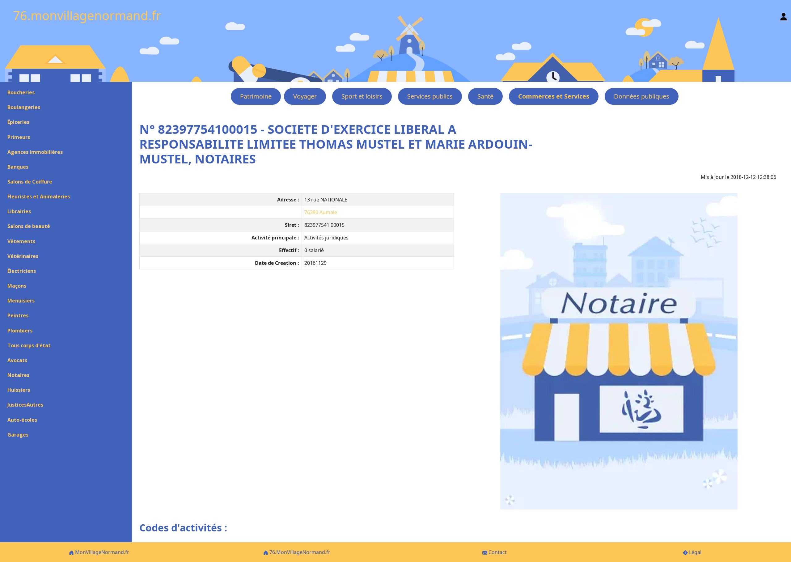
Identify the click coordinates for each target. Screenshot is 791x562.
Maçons (16, 285)
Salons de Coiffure (29, 181)
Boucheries (21, 92)
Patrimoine (256, 96)
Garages (17, 434)
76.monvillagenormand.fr (87, 15)
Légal (694, 552)
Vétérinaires (22, 256)
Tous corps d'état (29, 345)
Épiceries (18, 122)
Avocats (17, 360)
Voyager (305, 96)
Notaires (18, 375)
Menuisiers (21, 300)
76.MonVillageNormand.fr (299, 552)
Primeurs (18, 137)
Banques (17, 166)
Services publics (430, 96)
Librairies (19, 211)
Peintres (17, 315)
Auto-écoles (22, 419)
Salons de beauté (28, 226)
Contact (497, 552)
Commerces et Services (553, 96)
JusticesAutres (25, 404)
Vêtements (21, 241)
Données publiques (641, 96)
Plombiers (19, 330)
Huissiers (18, 390)
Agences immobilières (35, 152)
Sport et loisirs (362, 96)
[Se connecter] (783, 15)
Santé (485, 96)
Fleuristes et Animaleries (38, 196)
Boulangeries (23, 107)
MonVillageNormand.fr (101, 552)
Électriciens (21, 271)
